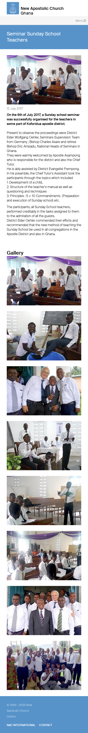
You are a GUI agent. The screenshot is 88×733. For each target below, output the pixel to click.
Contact (45, 725)
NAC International (21, 725)
